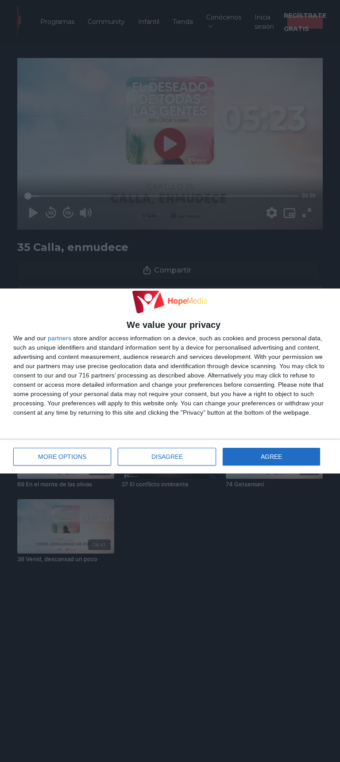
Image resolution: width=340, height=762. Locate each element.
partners (59, 338)
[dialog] (170, 381)
